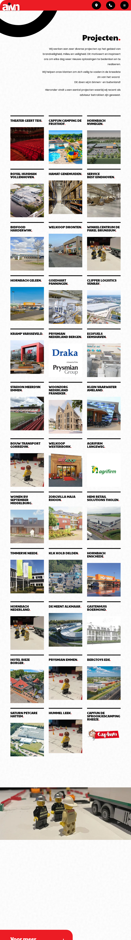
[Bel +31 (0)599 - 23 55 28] (110, 5)
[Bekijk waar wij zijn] (96, 5)
